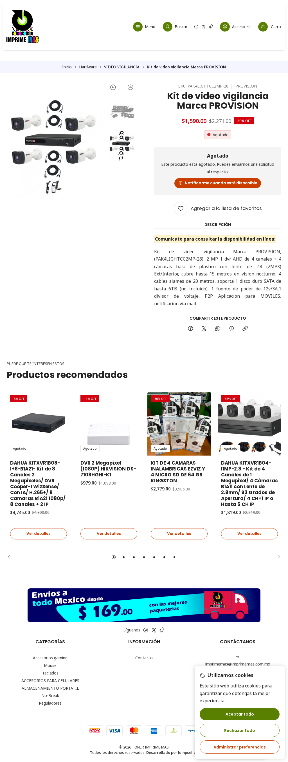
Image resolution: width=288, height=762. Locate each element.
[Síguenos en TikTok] (211, 26)
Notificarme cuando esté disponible (221, 183)
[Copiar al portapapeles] (245, 329)
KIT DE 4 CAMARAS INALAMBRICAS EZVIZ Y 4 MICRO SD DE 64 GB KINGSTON (178, 472)
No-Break (50, 695)
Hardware (88, 67)
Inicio (67, 67)
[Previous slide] (116, 88)
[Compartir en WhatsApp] (217, 329)
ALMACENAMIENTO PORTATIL (50, 688)
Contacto (144, 657)
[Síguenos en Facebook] (196, 26)
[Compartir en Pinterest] (231, 329)
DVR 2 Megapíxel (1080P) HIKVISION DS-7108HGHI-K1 (108, 469)
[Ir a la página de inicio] (22, 26)
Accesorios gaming (50, 657)
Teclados (50, 673)
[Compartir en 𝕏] (204, 329)
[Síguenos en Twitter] (203, 26)
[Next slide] (128, 88)
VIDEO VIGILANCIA (122, 67)
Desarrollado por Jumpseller (171, 752)
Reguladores (50, 703)
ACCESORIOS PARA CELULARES (50, 680)
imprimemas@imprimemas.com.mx (237, 664)
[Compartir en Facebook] (190, 329)
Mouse (50, 665)
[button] (113, 557)
